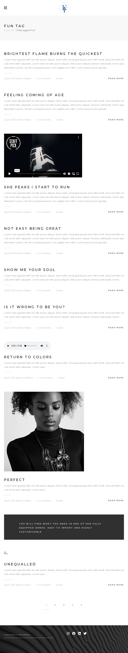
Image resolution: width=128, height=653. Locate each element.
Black (28, 78)
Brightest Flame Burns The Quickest (53, 54)
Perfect (14, 480)
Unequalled (20, 564)
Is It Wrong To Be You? (34, 307)
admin (19, 78)
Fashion (29, 377)
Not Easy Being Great (33, 228)
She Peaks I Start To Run (37, 187)
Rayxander (9, 30)
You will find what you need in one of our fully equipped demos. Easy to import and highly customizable (60, 527)
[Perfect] (44, 431)
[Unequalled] (6, 553)
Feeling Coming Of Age (34, 95)
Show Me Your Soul (30, 270)
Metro (28, 500)
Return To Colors (28, 357)
